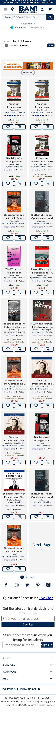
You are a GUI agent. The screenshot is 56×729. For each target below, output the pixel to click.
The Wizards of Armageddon (14, 271)
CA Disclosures (28, 704)
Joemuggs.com (47, 701)
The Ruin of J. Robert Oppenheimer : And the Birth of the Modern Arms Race (41, 216)
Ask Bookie (20, 27)
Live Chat (46, 598)
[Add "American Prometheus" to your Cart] (48, 405)
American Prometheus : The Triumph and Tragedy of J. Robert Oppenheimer (42, 382)
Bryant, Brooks (15, 502)
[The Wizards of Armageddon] (14, 256)
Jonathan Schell (11, 332)
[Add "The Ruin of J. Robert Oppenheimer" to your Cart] (48, 237)
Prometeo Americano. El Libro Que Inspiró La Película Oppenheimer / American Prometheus (42, 160)
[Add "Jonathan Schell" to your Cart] (20, 349)
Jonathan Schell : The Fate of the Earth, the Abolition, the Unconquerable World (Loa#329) (14, 325)
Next (32, 577)
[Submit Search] (50, 17)
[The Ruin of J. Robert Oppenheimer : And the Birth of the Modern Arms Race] (42, 202)
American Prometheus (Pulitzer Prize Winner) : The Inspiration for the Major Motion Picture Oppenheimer (14, 105)
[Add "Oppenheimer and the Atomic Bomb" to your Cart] (20, 237)
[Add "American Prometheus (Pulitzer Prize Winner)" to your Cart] (20, 126)
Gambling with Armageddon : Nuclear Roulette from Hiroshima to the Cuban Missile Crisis (14, 160)
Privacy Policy (45, 704)
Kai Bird (8, 112)
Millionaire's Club (36, 27)
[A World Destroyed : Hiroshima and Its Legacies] (41, 256)
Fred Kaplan (11, 278)
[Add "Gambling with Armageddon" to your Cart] (20, 183)
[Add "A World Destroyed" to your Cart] (48, 292)
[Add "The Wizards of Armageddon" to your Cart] (20, 292)
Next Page (42, 547)
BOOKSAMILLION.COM (24, 701)
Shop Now (28, 72)
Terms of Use (12, 704)
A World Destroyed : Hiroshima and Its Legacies (42, 271)
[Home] (28, 9)
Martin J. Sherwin (18, 112)
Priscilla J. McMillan (43, 223)
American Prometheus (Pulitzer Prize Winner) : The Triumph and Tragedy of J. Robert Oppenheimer (42, 105)
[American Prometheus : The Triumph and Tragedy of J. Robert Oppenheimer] (42, 367)
